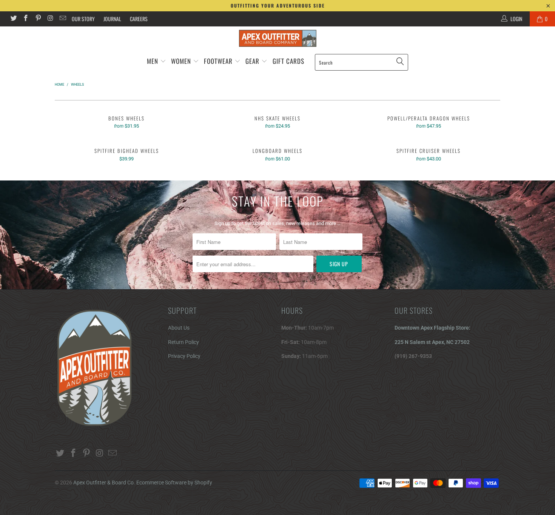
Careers (139, 19)
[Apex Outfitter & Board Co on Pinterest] (38, 19)
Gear (253, 61)
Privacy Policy (184, 356)
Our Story (83, 19)
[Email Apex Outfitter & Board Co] (62, 19)
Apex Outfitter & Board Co (103, 483)
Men (152, 61)
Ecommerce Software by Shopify (174, 483)
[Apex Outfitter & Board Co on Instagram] (50, 19)
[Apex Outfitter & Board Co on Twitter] (13, 19)
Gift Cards (288, 61)
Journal (112, 19)
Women (181, 61)
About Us (179, 328)
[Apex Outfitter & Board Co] (277, 38)
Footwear (218, 61)
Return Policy (183, 342)
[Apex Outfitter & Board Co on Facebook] (25, 19)
